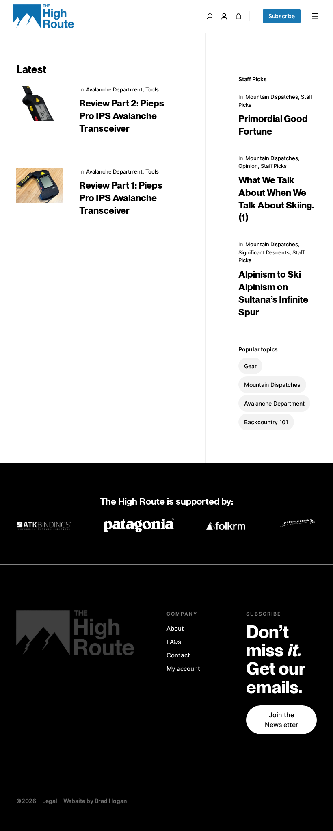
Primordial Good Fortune (273, 125)
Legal (49, 800)
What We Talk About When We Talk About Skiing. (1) (276, 199)
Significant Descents (264, 252)
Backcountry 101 (266, 422)
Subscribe (281, 16)
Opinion (248, 166)
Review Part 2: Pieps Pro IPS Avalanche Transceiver (121, 116)
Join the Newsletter (281, 720)
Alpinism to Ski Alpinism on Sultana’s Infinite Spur (273, 293)
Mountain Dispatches (271, 96)
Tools (152, 89)
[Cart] (238, 16)
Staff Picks (274, 166)
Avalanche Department (114, 89)
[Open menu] (315, 16)
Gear (250, 365)
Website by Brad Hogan (95, 800)
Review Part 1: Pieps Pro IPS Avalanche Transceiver (120, 198)
